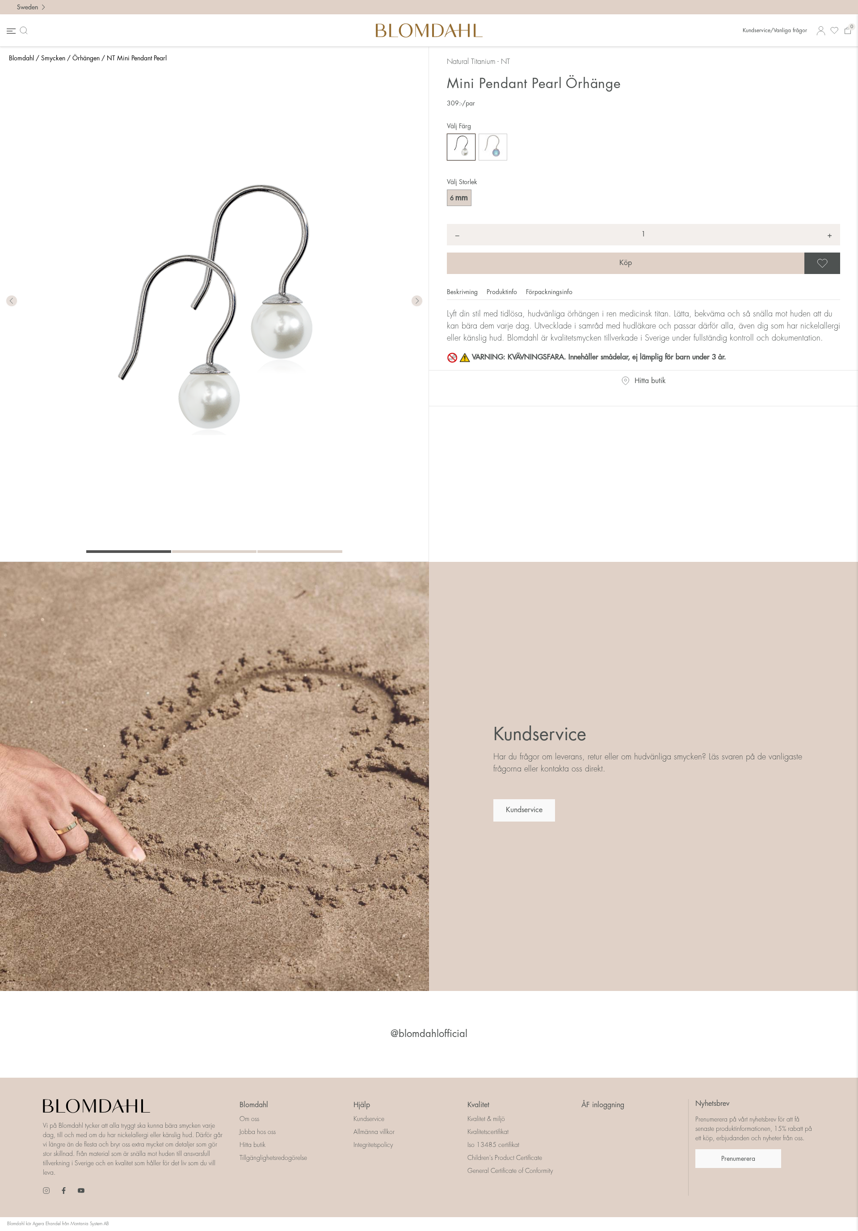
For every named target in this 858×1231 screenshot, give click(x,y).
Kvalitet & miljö (486, 1119)
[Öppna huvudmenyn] (10, 30)
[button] (417, 301)
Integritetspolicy (373, 1145)
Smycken (53, 58)
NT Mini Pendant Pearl (137, 58)
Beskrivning (463, 292)
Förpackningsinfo (549, 292)
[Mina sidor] (821, 30)
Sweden (27, 7)
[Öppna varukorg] (847, 30)
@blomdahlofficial (429, 1034)
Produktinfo (503, 292)
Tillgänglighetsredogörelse (273, 1158)
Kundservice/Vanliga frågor (775, 30)
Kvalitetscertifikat (488, 1132)
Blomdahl (21, 58)
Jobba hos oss (258, 1132)
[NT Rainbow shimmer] (493, 147)
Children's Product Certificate (504, 1158)
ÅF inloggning (602, 1105)
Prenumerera (738, 1158)
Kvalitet (478, 1105)
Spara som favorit (838, 263)
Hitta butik (650, 380)
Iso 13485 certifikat (493, 1145)
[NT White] (461, 147)
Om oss (249, 1119)
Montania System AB (90, 1224)
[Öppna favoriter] (834, 30)
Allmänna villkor (374, 1132)
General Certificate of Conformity (510, 1171)
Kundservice (524, 810)
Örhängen (86, 58)
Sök (25, 30)
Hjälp (361, 1105)
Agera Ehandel (47, 1224)
